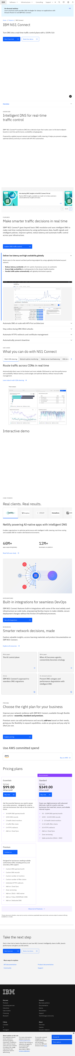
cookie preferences (24, 1041)
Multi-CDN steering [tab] (10, 359)
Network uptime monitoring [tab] (29, 359)
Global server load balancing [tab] (50, 359)
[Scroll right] (71, 359)
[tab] (10, 513)
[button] (68, 2)
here (45, 1046)
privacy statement (24, 1051)
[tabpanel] (37, 394)
